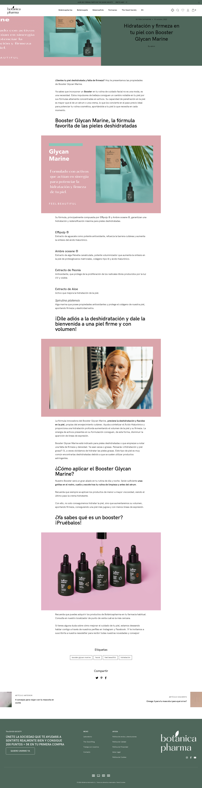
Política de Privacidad (120, 747)
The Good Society (129, 10)
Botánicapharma (65, 10)
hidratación (125, 657)
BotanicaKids (98, 10)
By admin (151, 46)
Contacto (86, 752)
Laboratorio (87, 737)
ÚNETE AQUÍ (119, 2)
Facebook (121, 629)
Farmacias (112, 10)
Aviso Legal (116, 752)
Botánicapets (82, 10)
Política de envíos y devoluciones (124, 737)
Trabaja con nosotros (91, 747)
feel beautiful (110, 657)
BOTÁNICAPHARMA (143, 19)
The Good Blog (89, 742)
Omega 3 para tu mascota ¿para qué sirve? (166, 701)
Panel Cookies (120, 782)
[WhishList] (182, 10)
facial (97, 657)
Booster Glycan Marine (70, 84)
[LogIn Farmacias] (172, 10)
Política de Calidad (119, 742)
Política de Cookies (119, 757)
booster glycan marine (81, 657)
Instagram (108, 629)
